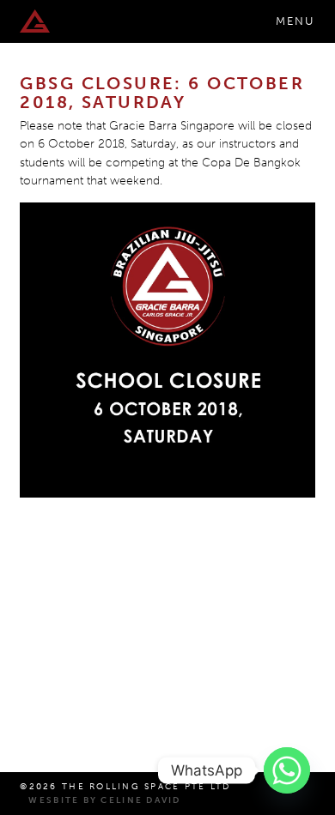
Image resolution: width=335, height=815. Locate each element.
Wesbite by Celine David (104, 800)
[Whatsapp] (287, 770)
